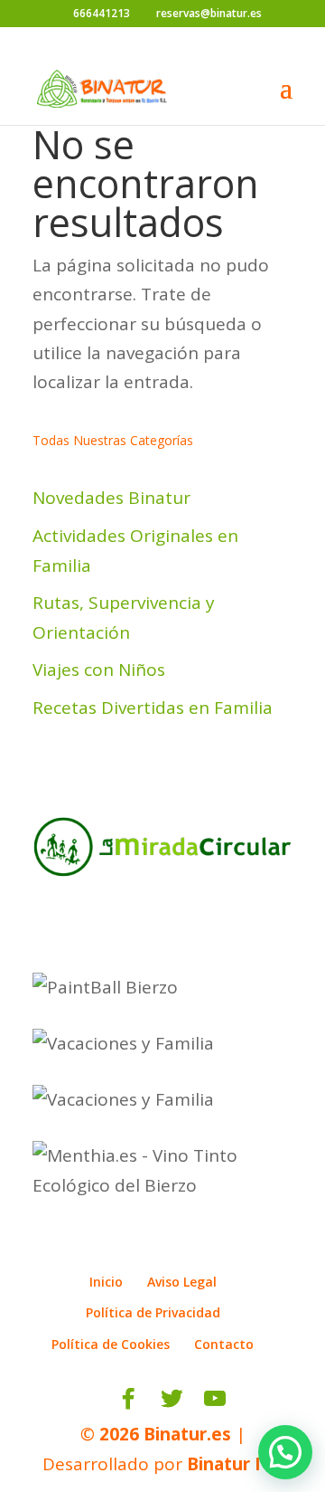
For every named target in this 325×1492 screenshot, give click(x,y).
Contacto (224, 1344)
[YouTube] (215, 1399)
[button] (285, 1452)
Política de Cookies (110, 1344)
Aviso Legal (182, 1281)
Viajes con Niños (98, 669)
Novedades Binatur (111, 497)
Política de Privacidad (153, 1312)
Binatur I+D (235, 1464)
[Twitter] (171, 1399)
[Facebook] (128, 1399)
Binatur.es (187, 1434)
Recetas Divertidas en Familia (152, 707)
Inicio (106, 1281)
